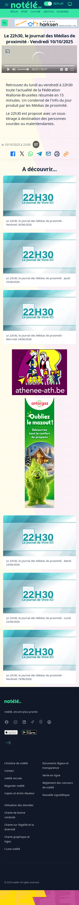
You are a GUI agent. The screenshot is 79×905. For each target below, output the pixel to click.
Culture (35, 11)
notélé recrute (13, 778)
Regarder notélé (14, 785)
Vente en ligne (51, 775)
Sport (24, 11)
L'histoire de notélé (16, 763)
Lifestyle (48, 11)
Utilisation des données (18, 805)
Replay (14, 11)
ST (36, 144)
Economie (63, 11)
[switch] (48, 3)
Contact (9, 770)
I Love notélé (12, 849)
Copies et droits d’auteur (19, 793)
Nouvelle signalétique (55, 795)
